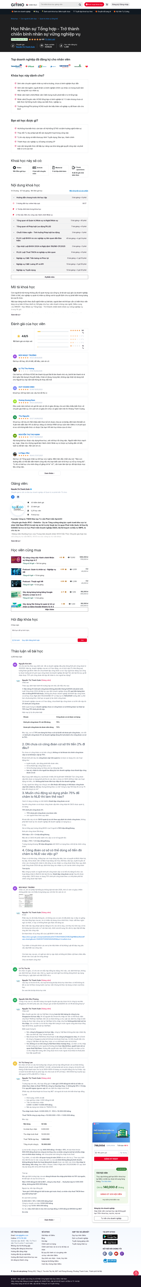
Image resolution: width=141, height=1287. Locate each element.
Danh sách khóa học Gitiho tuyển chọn (57, 11)
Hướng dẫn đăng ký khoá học (22, 1248)
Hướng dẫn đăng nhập (19, 1251)
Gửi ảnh (17, 640)
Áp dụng (123, 1153)
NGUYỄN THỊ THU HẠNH (29, 434)
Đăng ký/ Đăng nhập (120, 4)
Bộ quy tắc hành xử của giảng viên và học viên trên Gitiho (54, 1254)
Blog (37, 11)
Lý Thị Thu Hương (26, 368)
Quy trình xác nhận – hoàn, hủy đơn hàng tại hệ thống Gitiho (54, 1259)
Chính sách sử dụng (49, 1244)
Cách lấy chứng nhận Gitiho (51, 1264)
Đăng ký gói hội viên (111, 1194)
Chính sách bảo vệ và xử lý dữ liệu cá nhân (55, 1248)
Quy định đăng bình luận (31, 640)
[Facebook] (105, 1254)
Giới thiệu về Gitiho (48, 1235)
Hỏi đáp (44, 1241)
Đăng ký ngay (111, 1159)
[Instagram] (122, 1254)
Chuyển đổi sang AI (104, 11)
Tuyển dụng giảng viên (80, 1241)
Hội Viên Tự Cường (122, 11)
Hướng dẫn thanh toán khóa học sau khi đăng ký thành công (24, 1258)
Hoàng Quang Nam (27, 400)
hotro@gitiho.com (21, 1235)
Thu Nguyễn (24, 416)
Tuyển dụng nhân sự (79, 1244)
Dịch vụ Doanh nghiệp (80, 1238)
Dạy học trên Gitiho (79, 1235)
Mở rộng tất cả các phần (79, 191)
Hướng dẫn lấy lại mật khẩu (21, 1254)
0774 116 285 (21, 1238)
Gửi (82, 640)
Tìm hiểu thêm (106, 1181)
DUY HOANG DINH (26, 387)
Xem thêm (49, 473)
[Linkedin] (110, 1254)
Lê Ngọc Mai (24, 453)
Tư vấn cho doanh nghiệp (111, 1218)
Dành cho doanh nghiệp (22, 11)
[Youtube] (116, 1254)
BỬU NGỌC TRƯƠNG (27, 355)
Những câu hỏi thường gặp (20, 1246)
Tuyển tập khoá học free (84, 11)
